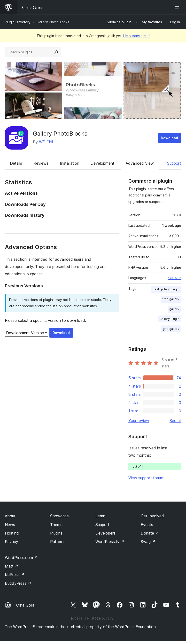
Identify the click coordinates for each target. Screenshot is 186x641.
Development (102, 163)
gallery (174, 309)
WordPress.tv (109, 541)
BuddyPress (18, 583)
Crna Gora (25, 605)
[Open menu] (178, 7)
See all (175, 420)
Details (16, 163)
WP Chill (46, 141)
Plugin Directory (18, 22)
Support (174, 163)
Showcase (59, 515)
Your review (138, 420)
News (10, 524)
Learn (100, 515)
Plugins (56, 533)
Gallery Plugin (169, 319)
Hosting (12, 533)
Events (147, 524)
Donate (150, 533)
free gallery (171, 299)
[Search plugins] (56, 52)
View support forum (145, 477)
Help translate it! (136, 36)
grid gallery (171, 329)
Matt (11, 566)
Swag (148, 541)
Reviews (40, 163)
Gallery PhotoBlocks (60, 133)
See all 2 (174, 278)
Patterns (57, 541)
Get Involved (152, 515)
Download (169, 138)
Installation (69, 163)
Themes (57, 524)
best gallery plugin (166, 289)
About (10, 515)
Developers (105, 533)
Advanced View (140, 163)
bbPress (14, 574)
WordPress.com (21, 557)
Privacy (11, 541)
